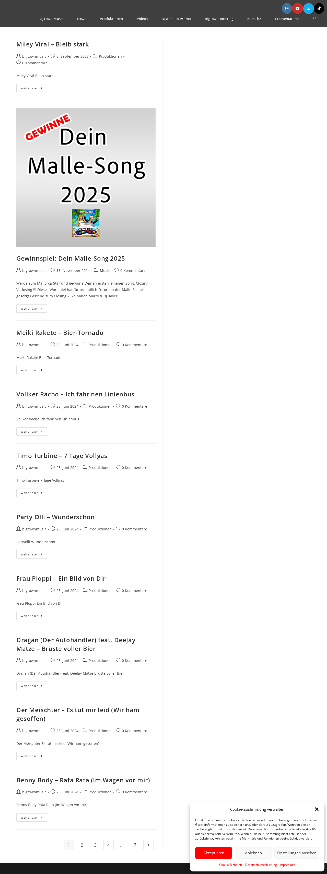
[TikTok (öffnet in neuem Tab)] (319, 8)
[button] (316, 809)
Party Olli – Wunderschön (55, 517)
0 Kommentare (35, 62)
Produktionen (110, 56)
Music (105, 270)
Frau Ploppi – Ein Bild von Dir (61, 578)
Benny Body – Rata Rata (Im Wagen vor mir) (83, 780)
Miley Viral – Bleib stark (52, 44)
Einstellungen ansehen (297, 852)
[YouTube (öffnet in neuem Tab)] (297, 8)
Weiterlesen (34, 89)
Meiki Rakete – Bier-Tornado (59, 332)
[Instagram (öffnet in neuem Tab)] (287, 8)
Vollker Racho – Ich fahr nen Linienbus (75, 394)
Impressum (287, 865)
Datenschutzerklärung (261, 865)
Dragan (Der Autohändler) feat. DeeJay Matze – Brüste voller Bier (75, 644)
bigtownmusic (34, 56)
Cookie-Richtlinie (231, 865)
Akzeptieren (213, 852)
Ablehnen (253, 852)
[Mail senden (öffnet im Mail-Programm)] (308, 8)
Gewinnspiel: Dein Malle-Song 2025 (70, 258)
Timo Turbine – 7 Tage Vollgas (61, 455)
